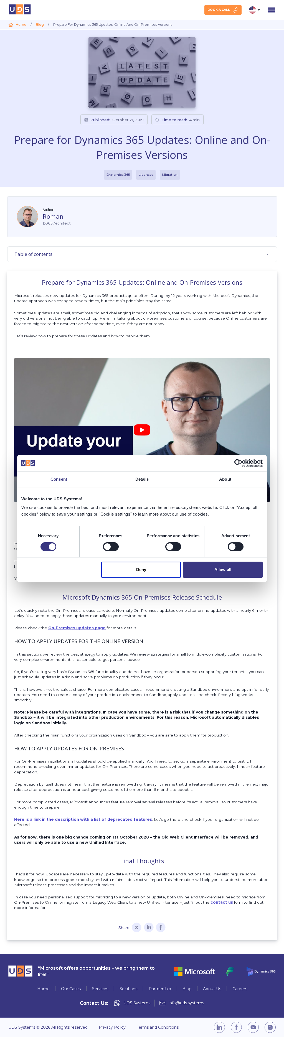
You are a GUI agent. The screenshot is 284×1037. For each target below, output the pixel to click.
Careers (239, 988)
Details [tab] (142, 479)
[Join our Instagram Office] (270, 1027)
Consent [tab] (58, 479)
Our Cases (71, 988)
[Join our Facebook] (236, 1027)
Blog (187, 988)
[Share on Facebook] (161, 928)
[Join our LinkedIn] (219, 1027)
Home (43, 988)
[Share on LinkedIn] (149, 928)
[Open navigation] (271, 9)
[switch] (111, 546)
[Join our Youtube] (253, 1027)
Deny (141, 569)
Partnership (160, 988)
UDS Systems (136, 1003)
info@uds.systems (186, 1003)
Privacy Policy (112, 1027)
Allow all (222, 569)
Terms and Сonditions (158, 1027)
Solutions (128, 988)
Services (100, 988)
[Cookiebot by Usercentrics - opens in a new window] (238, 463)
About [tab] (225, 479)
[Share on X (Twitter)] (136, 928)
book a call (218, 10)
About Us (212, 988)
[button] (142, 430)
